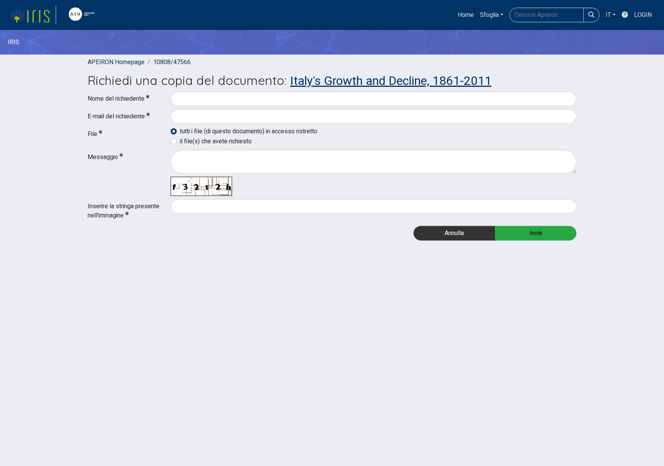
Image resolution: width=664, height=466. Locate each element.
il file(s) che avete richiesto (216, 141)
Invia (536, 233)
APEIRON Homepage (116, 62)
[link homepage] (32, 15)
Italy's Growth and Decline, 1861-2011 (390, 81)
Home (466, 15)
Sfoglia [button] (489, 15)
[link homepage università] (83, 15)
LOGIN (643, 15)
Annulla (454, 233)
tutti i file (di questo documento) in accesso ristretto (248, 131)
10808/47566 (172, 62)
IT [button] (608, 15)
